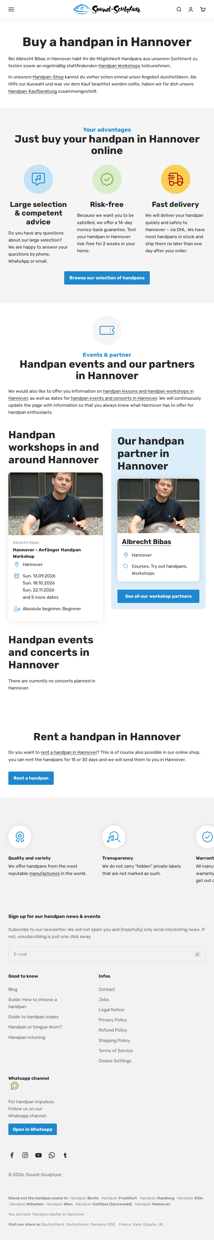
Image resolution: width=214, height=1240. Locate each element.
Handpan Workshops (119, 65)
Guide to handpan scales (33, 1016)
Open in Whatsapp (32, 1129)
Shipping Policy (114, 1040)
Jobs (104, 999)
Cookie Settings (115, 1060)
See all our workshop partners (158, 596)
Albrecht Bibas (26, 542)
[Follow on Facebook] (11, 1155)
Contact (107, 989)
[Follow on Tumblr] (65, 1155)
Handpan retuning (26, 1037)
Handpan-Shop (48, 76)
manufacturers (44, 873)
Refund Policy (113, 1030)
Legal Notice (111, 1009)
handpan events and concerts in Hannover (114, 398)
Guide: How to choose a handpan (32, 1003)
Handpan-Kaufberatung (32, 91)
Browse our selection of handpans (107, 277)
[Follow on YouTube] (38, 1155)
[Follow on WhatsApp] (51, 1155)
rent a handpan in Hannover (69, 752)
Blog (12, 989)
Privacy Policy (113, 1019)
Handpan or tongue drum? (35, 1026)
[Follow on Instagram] (25, 1155)
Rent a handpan (31, 778)
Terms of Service (116, 1050)
